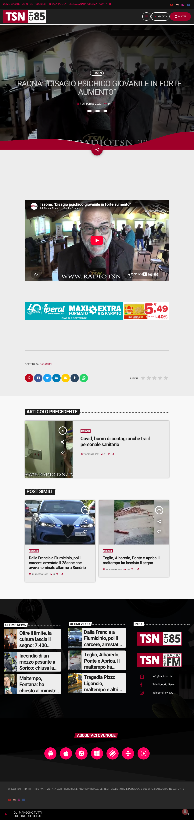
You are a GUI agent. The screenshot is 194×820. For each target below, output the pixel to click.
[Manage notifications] (185, 812)
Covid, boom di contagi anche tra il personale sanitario (115, 441)
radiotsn (46, 364)
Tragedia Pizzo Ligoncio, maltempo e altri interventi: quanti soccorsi (101, 689)
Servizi (97, 73)
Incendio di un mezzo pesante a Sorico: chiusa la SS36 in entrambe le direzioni (38, 668)
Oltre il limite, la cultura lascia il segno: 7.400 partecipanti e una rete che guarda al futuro (38, 648)
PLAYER (180, 16)
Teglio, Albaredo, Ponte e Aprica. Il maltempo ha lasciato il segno (131, 560)
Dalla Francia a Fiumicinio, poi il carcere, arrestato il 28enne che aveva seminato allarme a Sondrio (57, 563)
